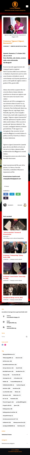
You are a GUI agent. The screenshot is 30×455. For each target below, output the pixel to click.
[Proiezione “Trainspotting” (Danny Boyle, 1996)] (15, 247)
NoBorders (17, 395)
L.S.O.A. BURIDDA (15, 8)
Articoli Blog (6, 238)
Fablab (5, 381)
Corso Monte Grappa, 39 (13, 317)
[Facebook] (5, 194)
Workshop (21, 426)
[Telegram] (11, 194)
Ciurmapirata (7, 378)
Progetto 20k (7, 405)
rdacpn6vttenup (8, 415)
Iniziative (6, 388)
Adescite (19, 357)
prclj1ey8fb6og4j (21, 402)
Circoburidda (16, 374)
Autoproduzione (8, 368)
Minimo (17, 391)
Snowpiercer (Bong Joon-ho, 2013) (13, 297)
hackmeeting (21, 385)
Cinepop (13, 46)
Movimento (7, 395)
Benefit (19, 368)
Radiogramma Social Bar (10, 412)
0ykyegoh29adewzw (8, 354)
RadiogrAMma (20, 238)
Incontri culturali (21, 46)
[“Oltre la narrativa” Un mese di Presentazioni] (15, 224)
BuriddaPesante (8, 371)
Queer (16, 405)
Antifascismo (7, 361)
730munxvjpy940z (8, 357)
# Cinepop (6, 186)
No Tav (5, 398)
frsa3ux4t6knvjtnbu (16, 381)
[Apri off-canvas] (27, 6)
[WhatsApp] (18, 194)
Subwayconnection (19, 422)
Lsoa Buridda (7, 391)
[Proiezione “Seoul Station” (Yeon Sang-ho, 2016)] (15, 268)
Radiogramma (7, 408)
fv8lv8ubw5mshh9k (8, 385)
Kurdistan (16, 388)
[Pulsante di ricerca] (26, 336)
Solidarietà (7, 422)
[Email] (5, 198)
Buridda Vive (20, 371)
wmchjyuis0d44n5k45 (9, 426)
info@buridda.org (11, 322)
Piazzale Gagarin (8, 402)
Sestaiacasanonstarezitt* (10, 419)
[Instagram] (5, 345)
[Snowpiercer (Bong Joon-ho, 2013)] (15, 289)
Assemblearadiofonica (9, 364)
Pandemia (14, 398)
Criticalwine (18, 378)
